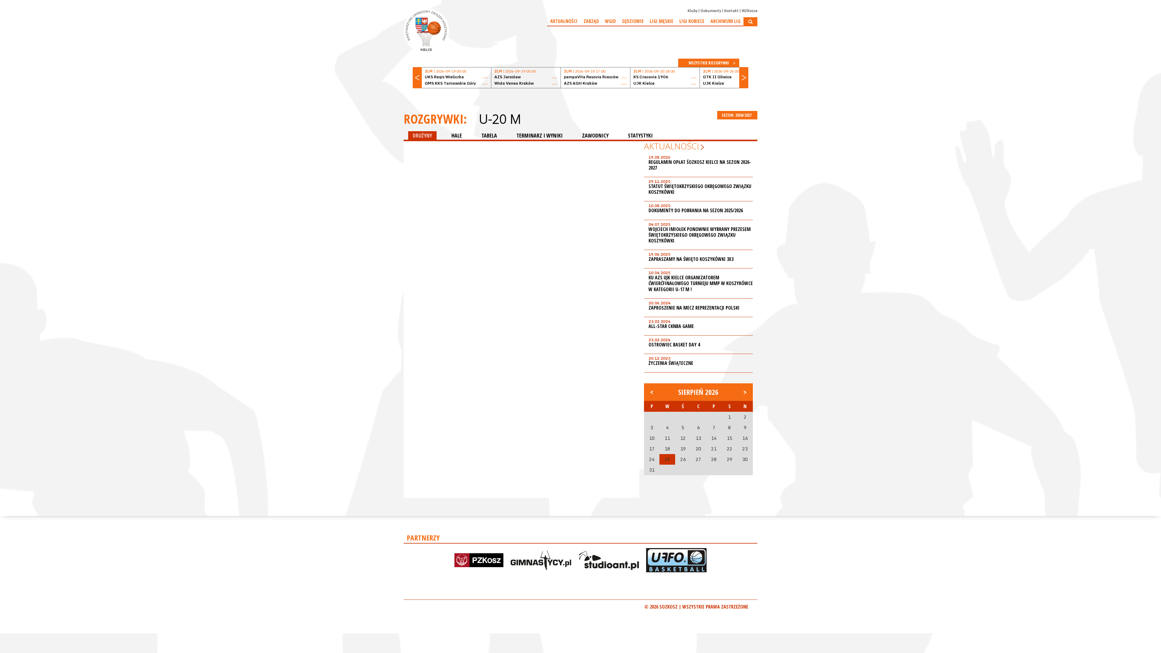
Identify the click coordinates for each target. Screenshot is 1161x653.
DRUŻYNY (422, 135)
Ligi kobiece (691, 21)
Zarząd (591, 21)
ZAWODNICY (595, 135)
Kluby (693, 11)
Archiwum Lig (725, 21)
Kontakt (731, 11)
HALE (456, 135)
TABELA (489, 135)
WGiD (610, 21)
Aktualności (563, 21)
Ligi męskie (661, 21)
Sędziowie (633, 21)
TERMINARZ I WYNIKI (539, 135)
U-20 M (500, 119)
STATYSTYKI (640, 135)
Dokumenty (711, 11)
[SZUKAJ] (750, 21)
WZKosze (749, 11)
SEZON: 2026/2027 (737, 115)
